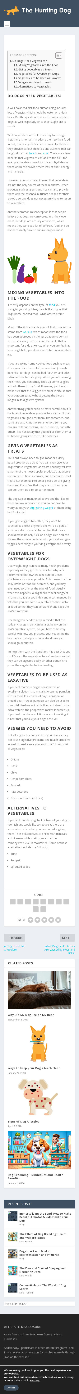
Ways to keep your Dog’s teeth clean (34, 1068)
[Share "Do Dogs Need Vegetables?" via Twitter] (20, 901)
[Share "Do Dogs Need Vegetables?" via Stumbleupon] (66, 901)
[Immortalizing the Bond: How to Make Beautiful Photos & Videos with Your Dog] (12, 1216)
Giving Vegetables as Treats (35, 69)
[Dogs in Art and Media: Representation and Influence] (12, 1253)
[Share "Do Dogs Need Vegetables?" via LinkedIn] (51, 901)
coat (46, 153)
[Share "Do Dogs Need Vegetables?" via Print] (43, 909)
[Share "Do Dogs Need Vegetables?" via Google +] (28, 901)
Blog (21, 1224)
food (52, 305)
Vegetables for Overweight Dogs (38, 73)
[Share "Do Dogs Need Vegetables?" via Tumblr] (36, 901)
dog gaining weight (41, 507)
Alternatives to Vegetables (34, 86)
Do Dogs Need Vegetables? (29, 61)
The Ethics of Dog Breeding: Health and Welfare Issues (43, 1235)
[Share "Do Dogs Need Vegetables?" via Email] (36, 909)
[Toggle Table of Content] (57, 55)
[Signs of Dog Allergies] (39, 1097)
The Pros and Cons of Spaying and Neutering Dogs (42, 1269)
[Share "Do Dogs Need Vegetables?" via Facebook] (12, 901)
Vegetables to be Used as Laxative (39, 78)
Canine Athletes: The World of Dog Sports (42, 1286)
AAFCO (27, 332)
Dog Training (26, 1292)
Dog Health (25, 1275)
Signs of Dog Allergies (23, 1121)
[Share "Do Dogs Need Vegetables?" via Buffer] (59, 901)
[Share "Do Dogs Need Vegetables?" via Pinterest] (43, 901)
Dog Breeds (25, 1241)
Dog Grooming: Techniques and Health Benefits (35, 1176)
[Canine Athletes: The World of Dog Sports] (12, 1288)
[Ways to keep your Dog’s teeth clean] (39, 1044)
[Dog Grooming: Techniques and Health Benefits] (39, 1150)
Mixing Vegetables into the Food (38, 65)
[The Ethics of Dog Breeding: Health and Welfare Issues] (12, 1236)
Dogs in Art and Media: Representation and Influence (39, 1252)
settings (35, 1380)
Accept (11, 1387)
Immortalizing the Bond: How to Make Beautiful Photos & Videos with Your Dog (45, 1217)
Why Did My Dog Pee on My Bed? (31, 1015)
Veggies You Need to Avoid (35, 82)
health (33, 153)
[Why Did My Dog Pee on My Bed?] (39, 990)
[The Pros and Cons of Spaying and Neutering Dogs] (12, 1270)
